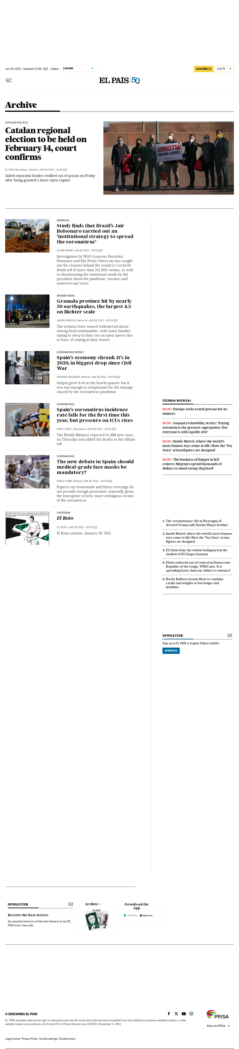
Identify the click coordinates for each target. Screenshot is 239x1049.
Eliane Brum (65, 250)
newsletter (172, 635)
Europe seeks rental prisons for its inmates (195, 411)
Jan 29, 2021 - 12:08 (53, 169)
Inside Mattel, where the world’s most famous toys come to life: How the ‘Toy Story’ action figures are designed (197, 445)
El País (9, 169)
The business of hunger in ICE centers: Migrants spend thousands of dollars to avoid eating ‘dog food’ (192, 463)
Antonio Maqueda (68, 377)
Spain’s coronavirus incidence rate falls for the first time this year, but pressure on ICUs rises (95, 415)
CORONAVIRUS (65, 404)
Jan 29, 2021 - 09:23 (88, 250)
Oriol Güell (64, 429)
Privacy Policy (29, 1038)
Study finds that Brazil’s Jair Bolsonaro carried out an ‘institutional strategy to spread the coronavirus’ (95, 234)
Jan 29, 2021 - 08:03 (103, 320)
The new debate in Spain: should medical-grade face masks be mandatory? (95, 467)
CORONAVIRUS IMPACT (70, 352)
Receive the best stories (28, 915)
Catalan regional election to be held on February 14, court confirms (46, 143)
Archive (91, 904)
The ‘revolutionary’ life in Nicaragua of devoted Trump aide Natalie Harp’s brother (197, 523)
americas (63, 220)
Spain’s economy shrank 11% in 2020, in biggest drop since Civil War (94, 363)
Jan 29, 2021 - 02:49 (97, 481)
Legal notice (12, 1038)
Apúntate (171, 650)
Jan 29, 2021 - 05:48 (105, 377)
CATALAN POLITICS (16, 122)
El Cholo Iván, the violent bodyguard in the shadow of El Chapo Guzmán (196, 552)
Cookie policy (67, 1038)
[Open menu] (9, 80)
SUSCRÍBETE (203, 68)
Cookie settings (48, 1038)
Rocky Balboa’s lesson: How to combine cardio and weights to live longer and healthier (194, 583)
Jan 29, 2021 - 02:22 (83, 527)
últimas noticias (176, 400)
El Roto (65, 518)
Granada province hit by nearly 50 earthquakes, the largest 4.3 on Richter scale (94, 307)
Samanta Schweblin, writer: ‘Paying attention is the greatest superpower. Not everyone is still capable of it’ (195, 427)
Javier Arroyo (66, 320)
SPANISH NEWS (65, 296)
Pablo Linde (64, 481)
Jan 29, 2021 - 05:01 (101, 429)
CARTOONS (63, 513)
